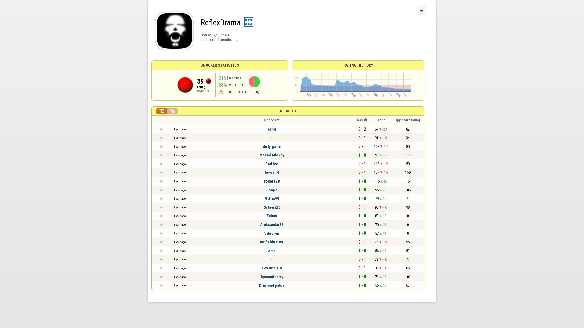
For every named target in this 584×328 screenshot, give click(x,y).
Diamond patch (271, 285)
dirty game (272, 146)
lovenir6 (272, 172)
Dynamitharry (272, 277)
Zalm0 (271, 216)
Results (288, 111)
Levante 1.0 (272, 268)
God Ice (271, 164)
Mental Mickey (271, 155)
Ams (272, 250)
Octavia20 (271, 207)
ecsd (272, 129)
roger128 (272, 181)
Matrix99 (271, 198)
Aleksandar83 (272, 224)
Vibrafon (271, 233)
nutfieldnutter (271, 242)
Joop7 (271, 190)
